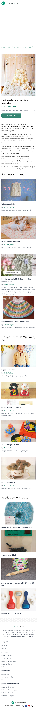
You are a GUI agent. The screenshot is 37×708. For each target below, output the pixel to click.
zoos (17, 451)
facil (9, 292)
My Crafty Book (10, 107)
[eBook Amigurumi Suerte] (18, 393)
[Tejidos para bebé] (18, 190)
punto (33, 292)
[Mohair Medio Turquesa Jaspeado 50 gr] (18, 513)
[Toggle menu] (34, 3)
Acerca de (4, 645)
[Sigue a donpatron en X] (23, 706)
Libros (3, 680)
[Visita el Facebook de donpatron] (26, 706)
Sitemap (18, 705)
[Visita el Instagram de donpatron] (32, 706)
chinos (27, 413)
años (29, 290)
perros (18, 488)
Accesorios (5, 674)
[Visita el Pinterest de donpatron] (29, 706)
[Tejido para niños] (18, 356)
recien (21, 287)
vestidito (9, 110)
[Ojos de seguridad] (18, 541)
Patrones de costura (8, 693)
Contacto (4, 648)
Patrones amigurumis (8, 661)
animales (12, 413)
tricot (3, 294)
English (22, 626)
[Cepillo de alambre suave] (18, 599)
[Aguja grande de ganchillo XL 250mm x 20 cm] (18, 569)
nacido (26, 287)
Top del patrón (6, 658)
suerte (18, 413)
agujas (28, 292)
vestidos (10, 287)
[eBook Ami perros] (18, 468)
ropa (33, 290)
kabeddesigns (30, 327)
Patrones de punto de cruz (10, 690)
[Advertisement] (18, 26)
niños (3, 376)
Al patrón (11, 115)
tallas (17, 290)
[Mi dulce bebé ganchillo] (18, 227)
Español (15, 626)
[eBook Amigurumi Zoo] (18, 431)
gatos (23, 413)
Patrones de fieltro (7, 687)
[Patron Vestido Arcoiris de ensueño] (18, 307)
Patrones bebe (6, 667)
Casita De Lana (9, 284)
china (32, 413)
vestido (15, 110)
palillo (23, 292)
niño (6, 292)
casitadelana (9, 294)
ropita (21, 110)
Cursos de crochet (7, 677)
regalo (3, 290)
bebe (3, 110)
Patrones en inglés (7, 696)
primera (31, 287)
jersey (14, 292)
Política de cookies (9, 705)
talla (20, 290)
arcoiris (3, 327)
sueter (18, 292)
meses (25, 290)
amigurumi (5, 413)
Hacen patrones (6, 655)
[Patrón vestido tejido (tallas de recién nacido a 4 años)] (18, 265)
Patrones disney (6, 664)
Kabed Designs (9, 325)
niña (2, 292)
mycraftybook (29, 110)
